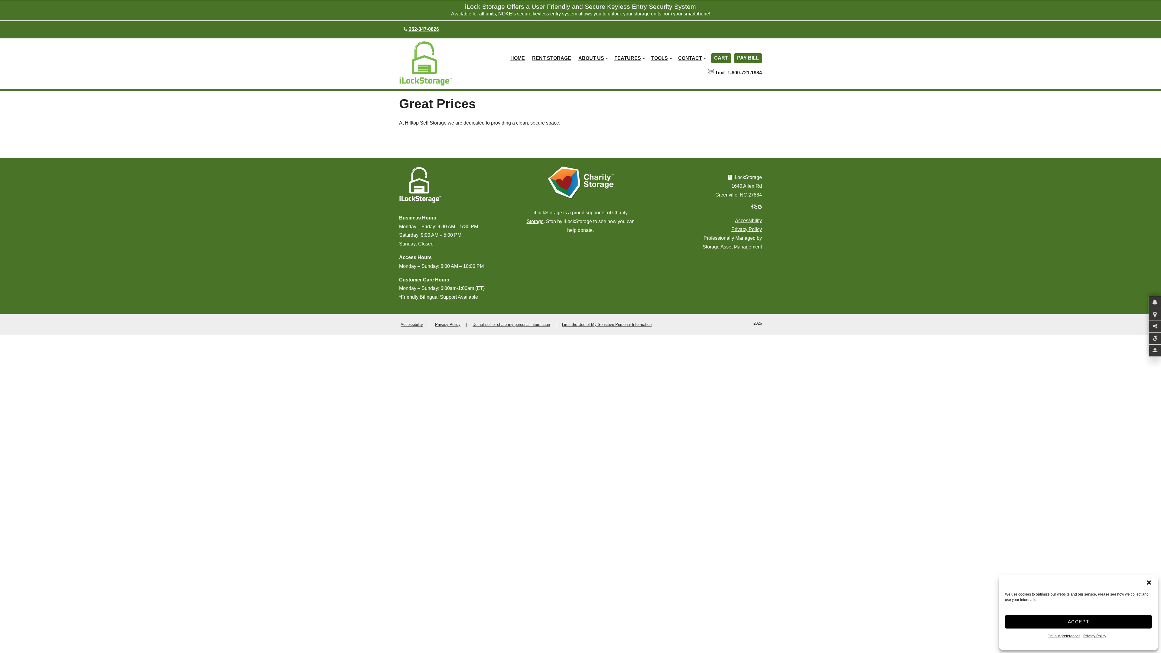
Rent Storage (551, 58)
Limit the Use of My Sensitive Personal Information (607, 324)
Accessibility (748, 220)
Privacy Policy (1094, 636)
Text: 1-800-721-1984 (738, 72)
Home (517, 58)
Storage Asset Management (732, 246)
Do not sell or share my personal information (511, 324)
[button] (1149, 583)
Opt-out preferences (1064, 636)
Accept (1078, 621)
